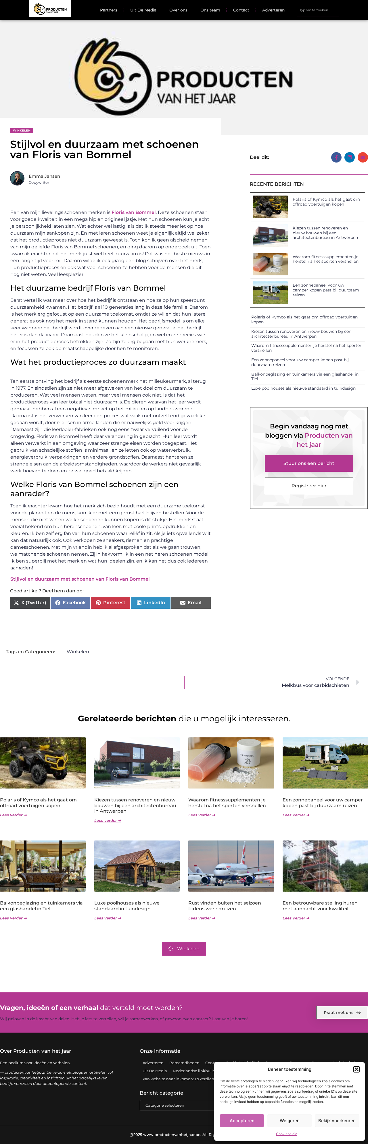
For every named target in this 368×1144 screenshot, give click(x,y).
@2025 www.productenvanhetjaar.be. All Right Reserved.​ (184, 1134)
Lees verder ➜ (13, 815)
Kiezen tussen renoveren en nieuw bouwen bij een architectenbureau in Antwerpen (325, 232)
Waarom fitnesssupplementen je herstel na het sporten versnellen (326, 259)
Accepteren (242, 1120)
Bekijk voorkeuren (337, 1120)
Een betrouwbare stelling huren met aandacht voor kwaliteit (320, 905)
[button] (356, 1069)
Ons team (210, 10)
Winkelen (21, 130)
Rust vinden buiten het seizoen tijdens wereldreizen (224, 905)
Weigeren (290, 1120)
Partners (108, 10)
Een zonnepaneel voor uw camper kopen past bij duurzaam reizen (326, 290)
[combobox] (317, 10)
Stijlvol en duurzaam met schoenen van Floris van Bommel (80, 579)
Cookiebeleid (286, 1134)
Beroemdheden (184, 1062)
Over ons (178, 10)
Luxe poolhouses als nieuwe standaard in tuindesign (303, 388)
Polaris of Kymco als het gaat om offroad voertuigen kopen (326, 202)
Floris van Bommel (134, 212)
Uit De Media (143, 10)
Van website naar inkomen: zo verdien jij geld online (192, 1079)
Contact (241, 10)
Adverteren (273, 10)
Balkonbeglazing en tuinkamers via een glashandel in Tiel (305, 377)
